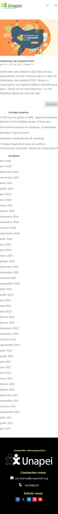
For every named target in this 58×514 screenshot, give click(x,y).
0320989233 (30, 485)
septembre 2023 (10, 283)
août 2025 (6, 183)
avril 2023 (6, 311)
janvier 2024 (7, 261)
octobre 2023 (8, 278)
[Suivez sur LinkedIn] (29, 499)
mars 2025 (6, 205)
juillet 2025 (6, 188)
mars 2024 (6, 255)
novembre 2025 (9, 177)
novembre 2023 (9, 272)
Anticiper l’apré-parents (14, 132)
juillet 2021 (6, 423)
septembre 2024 (10, 233)
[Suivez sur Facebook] (17, 499)
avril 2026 (6, 166)
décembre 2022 (9, 328)
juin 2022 (5, 361)
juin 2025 (5, 194)
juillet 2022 (6, 356)
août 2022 (6, 350)
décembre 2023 (9, 266)
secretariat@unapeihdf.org (31, 478)
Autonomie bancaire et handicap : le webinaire (28, 127)
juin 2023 (5, 300)
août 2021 (6, 417)
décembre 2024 (9, 216)
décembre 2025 (9, 172)
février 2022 (7, 384)
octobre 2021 (8, 406)
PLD (5, 64)
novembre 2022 (9, 333)
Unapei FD (28, 64)
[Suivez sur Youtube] (40, 499)
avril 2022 (6, 372)
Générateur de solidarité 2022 (17, 61)
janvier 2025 (7, 211)
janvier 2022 (7, 389)
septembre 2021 (10, 412)
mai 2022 (5, 367)
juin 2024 (5, 244)
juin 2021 (5, 428)
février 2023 (7, 317)
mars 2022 (6, 378)
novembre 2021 (9, 400)
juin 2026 (5, 160)
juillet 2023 (6, 294)
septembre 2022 (10, 345)
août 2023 (6, 289)
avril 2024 (6, 250)
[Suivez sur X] (23, 499)
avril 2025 (6, 199)
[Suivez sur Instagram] (34, 499)
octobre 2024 (8, 227)
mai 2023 (5, 305)
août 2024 (6, 239)
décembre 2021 (9, 395)
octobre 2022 (8, 339)
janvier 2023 (7, 322)
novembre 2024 (9, 222)
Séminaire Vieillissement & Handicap (22, 138)
